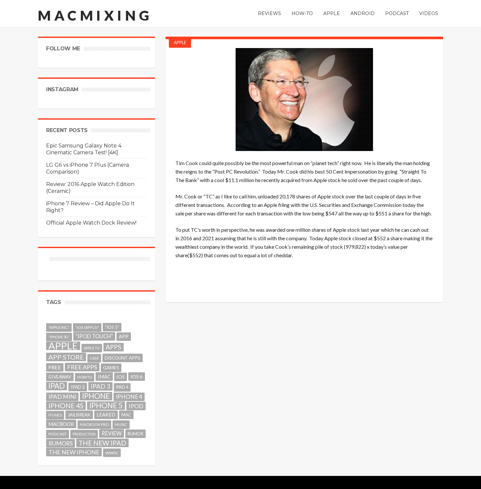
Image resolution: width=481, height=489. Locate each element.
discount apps (122, 358)
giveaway (59, 376)
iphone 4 (129, 396)
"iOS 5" (112, 327)
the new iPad (102, 443)
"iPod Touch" (94, 336)
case (94, 358)
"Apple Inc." (58, 327)
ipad (56, 386)
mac (126, 414)
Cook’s (283, 247)
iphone (96, 396)
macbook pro (94, 424)
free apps (82, 367)
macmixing (95, 15)
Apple (180, 42)
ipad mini (62, 396)
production (84, 434)
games (111, 367)
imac (104, 376)
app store (66, 357)
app (124, 336)
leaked (106, 414)
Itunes (55, 415)
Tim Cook (186, 163)
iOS (120, 376)
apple (63, 346)
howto (84, 377)
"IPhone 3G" (59, 337)
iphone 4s (65, 405)
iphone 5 (106, 405)
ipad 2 (78, 387)
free (54, 367)
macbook (61, 424)
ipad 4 (122, 387)
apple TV (92, 348)
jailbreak (79, 414)
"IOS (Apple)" (87, 327)
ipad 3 (100, 386)
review (111, 433)
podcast (57, 433)
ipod (136, 406)
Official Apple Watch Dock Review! (91, 223)
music (121, 424)
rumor (135, 433)
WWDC (111, 452)
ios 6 (137, 376)
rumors (60, 443)
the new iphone (73, 452)
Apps (113, 347)
